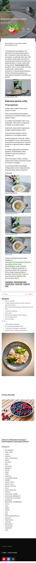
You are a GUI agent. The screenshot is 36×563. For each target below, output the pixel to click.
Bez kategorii (9, 450)
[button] (23, 29)
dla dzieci (8, 462)
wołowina (8, 522)
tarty (6, 514)
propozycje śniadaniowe (13, 496)
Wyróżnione (9, 526)
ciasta (7, 454)
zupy (6, 530)
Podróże (7, 492)
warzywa (8, 518)
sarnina (7, 510)
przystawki (8, 500)
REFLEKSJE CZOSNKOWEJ (13, 502)
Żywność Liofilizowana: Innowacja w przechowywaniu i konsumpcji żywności (15, 440)
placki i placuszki (10, 490)
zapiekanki (8, 528)
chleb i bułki (9, 452)
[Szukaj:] (14, 294)
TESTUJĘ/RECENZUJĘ (12, 516)
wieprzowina (9, 520)
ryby (6, 506)
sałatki (7, 508)
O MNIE (4, 553)
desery (7, 460)
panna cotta (18, 284)
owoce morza (9, 484)
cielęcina (8, 456)
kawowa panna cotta (20, 282)
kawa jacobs (9, 282)
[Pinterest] (4, 559)
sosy (6, 512)
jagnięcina (8, 468)
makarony (8, 476)
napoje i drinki (9, 482)
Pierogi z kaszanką (8, 395)
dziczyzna (8, 466)
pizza (6, 488)
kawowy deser (10, 284)
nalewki (7, 480)
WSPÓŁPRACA (12, 553)
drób (6, 464)
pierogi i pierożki (10, 486)
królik (7, 474)
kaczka (7, 470)
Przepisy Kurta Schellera (12, 498)
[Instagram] (13, 559)
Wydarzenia (8, 524)
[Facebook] (8, 559)
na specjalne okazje (11, 478)
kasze (7, 472)
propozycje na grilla (11, 494)
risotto (7, 504)
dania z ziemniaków (11, 458)
